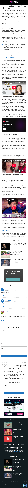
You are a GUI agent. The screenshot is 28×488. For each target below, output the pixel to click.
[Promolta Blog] (14, 2)
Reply (3, 295)
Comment (3, 330)
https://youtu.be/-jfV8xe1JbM (7, 318)
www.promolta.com (6, 230)
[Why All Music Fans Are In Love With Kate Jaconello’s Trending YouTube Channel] (8, 475)
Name (2, 343)
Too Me (7, 289)
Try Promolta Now (13, 279)
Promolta (22, 484)
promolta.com (14, 380)
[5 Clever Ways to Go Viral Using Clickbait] (8, 439)
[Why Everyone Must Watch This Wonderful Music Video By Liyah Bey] (8, 462)
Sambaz (7, 311)
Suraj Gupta (8, 300)
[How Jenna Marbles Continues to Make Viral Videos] (8, 432)
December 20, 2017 (9, 57)
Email (2, 348)
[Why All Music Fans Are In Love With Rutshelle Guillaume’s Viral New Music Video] (8, 468)
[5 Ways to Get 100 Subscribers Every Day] (8, 425)
